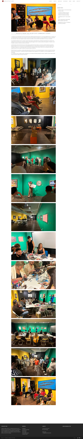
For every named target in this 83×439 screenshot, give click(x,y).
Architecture (24, 428)
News (24, 34)
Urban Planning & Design (25, 429)
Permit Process (24, 430)
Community (18, 34)
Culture (22, 34)
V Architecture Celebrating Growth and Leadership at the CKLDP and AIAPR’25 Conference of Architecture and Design (63, 13)
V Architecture (28, 34)
